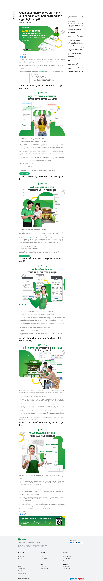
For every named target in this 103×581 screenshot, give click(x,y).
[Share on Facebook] (14, 12)
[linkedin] (79, 543)
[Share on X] (14, 14)
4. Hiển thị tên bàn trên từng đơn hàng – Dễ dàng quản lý (42, 80)
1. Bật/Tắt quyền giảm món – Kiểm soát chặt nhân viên (42, 76)
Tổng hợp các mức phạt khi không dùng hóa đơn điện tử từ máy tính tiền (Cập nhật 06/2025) (75, 36)
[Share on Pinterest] (14, 16)
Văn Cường (29, 22)
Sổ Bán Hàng (40, 71)
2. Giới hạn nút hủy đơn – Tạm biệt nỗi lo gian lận (40, 77)
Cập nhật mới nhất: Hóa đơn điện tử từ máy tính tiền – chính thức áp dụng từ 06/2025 (75, 25)
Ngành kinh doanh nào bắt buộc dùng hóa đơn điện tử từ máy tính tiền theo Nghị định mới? (75, 31)
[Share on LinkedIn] (14, 19)
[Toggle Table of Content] (52, 75)
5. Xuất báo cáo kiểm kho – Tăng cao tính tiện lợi (40, 81)
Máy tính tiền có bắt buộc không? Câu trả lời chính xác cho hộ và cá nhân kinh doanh (75, 55)
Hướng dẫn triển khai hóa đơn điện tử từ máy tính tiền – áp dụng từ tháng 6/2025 (76, 49)
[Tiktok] (76, 543)
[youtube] (82, 543)
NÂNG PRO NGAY (24, 173)
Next (62, 529)
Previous (22, 529)
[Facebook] (71, 543)
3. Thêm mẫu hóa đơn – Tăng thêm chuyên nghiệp (41, 79)
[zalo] (74, 543)
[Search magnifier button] (82, 16)
